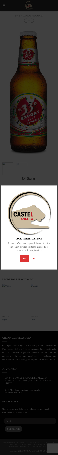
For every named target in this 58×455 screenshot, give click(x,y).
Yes (24, 258)
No (34, 258)
